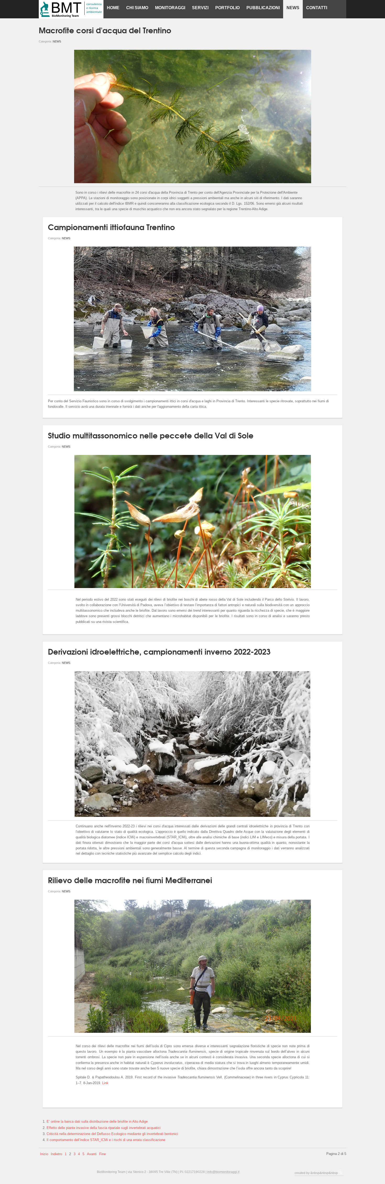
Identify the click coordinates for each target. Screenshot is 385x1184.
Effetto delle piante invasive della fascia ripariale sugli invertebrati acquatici (104, 1128)
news (57, 41)
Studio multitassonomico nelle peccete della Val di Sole (151, 435)
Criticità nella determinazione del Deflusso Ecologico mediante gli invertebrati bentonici (112, 1134)
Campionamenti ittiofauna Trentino (111, 226)
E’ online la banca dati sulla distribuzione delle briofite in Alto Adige (97, 1121)
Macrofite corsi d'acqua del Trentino (105, 30)
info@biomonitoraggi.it (223, 1172)
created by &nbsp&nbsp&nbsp (316, 1173)
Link (105, 1083)
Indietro (56, 1154)
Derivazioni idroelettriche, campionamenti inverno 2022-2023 (159, 651)
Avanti (92, 1154)
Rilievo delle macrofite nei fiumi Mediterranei (130, 880)
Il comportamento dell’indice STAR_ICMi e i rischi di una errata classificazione (106, 1140)
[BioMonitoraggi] (71, 9)
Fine (102, 1154)
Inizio (44, 1154)
